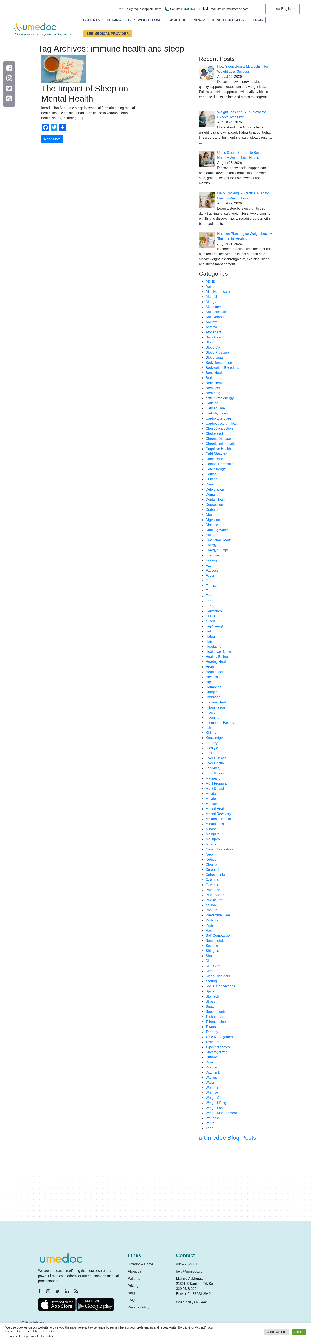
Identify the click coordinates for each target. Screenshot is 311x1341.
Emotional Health (219, 540)
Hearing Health (217, 662)
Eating (210, 535)
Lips (209, 753)
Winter (210, 1123)
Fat (208, 565)
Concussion (215, 459)
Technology (214, 1016)
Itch (208, 727)
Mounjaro (213, 839)
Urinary (211, 1057)
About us (134, 1271)
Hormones (213, 687)
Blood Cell (214, 347)
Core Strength (216, 469)
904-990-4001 (190, 9)
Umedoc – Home (140, 1264)
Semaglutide (215, 940)
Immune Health (217, 702)
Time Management (220, 1037)
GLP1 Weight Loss (144, 20)
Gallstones (214, 611)
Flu (208, 591)
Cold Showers (216, 454)
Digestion (213, 520)
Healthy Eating (217, 656)
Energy (211, 545)
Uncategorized (217, 1052)
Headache (213, 646)
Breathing (213, 393)
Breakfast (213, 388)
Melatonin (213, 798)
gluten (210, 621)
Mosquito (212, 834)
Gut (208, 631)
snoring (211, 981)
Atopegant (213, 332)
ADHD (211, 281)
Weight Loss (215, 1108)
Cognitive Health (218, 449)
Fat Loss (212, 570)
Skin (209, 961)
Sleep (210, 971)
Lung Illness (215, 773)
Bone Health (215, 373)
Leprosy (212, 743)
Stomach (212, 996)
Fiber (209, 580)
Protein (211, 925)
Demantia (213, 494)
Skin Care (213, 966)
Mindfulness (215, 824)
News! (199, 20)
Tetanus (211, 1027)
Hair (209, 641)
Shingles (212, 951)
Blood (210, 342)
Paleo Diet (214, 890)
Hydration (213, 697)
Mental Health (216, 809)
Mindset (211, 829)
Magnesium (214, 778)
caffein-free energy (220, 398)
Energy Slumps (217, 550)
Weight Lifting (216, 1103)
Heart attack (215, 672)
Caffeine (212, 403)
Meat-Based (215, 788)
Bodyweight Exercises (222, 367)
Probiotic (212, 920)
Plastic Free (215, 900)
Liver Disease (216, 758)
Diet (209, 515)
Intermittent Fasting (220, 722)
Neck (209, 854)
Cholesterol (214, 433)
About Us (177, 20)
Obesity (211, 864)
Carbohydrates (217, 413)
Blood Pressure (217, 352)
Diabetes (212, 509)
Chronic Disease (218, 438)
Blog (131, 1293)
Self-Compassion (219, 935)
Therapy (212, 1032)
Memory (212, 803)
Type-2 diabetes (218, 1047)
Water (210, 1082)
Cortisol (211, 474)
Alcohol (211, 296)
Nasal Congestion (219, 849)
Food (209, 596)
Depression (214, 504)
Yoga (209, 1128)
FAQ (131, 1300)
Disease (212, 525)
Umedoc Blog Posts (230, 1137)
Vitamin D (213, 1072)
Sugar (210, 1006)
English (286, 9)
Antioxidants (215, 317)
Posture (211, 910)
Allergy (211, 302)
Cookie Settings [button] (276, 1331)
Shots (210, 956)
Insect (210, 712)
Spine (210, 991)
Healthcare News (219, 651)
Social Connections (220, 986)
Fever (210, 575)
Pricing (114, 20)
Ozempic (212, 880)
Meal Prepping (217, 783)
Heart (210, 667)
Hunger (211, 692)
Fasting (211, 560)
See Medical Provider (108, 33)
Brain (210, 378)
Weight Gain (215, 1098)
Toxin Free (214, 1042)
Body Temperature (219, 362)
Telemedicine (216, 1021)
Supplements (216, 1011)
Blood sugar (215, 357)
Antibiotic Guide (218, 312)
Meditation (213, 793)
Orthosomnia (215, 874)
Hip (208, 682)
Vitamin (211, 1067)
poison (211, 905)
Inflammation (215, 707)
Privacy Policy (138, 1307)
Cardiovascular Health (222, 423)
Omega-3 (213, 869)
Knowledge (214, 738)
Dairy (210, 484)
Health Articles (228, 20)
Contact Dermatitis (219, 464)
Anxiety (211, 322)
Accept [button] (298, 1331)
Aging (210, 286)
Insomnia (212, 717)
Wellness (213, 1118)
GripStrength (215, 626)
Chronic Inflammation (222, 444)
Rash (210, 930)
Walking (212, 1077)
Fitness (211, 585)
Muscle (211, 844)
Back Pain (213, 337)
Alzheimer (213, 307)
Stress (210, 1001)
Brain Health (215, 383)
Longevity (213, 768)
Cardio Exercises (218, 418)
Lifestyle (212, 748)
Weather (212, 1087)
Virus (209, 1062)
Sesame (212, 945)
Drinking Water (217, 530)
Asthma (211, 327)
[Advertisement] (236, 1182)
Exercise (212, 555)
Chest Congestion (219, 428)
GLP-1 (210, 616)
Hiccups (212, 677)
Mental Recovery (218, 814)
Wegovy (212, 1092)
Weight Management (221, 1113)
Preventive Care (218, 915)
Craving (211, 479)
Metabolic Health (218, 819)
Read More (52, 139)
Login (258, 20)
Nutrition (212, 859)
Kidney (211, 733)
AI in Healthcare (218, 291)
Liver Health (215, 763)
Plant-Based (215, 895)
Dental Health (216, 499)
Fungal (211, 606)
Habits (210, 636)
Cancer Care (215, 408)
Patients (91, 20)
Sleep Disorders (218, 976)
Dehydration (215, 489)
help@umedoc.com (190, 1271)
